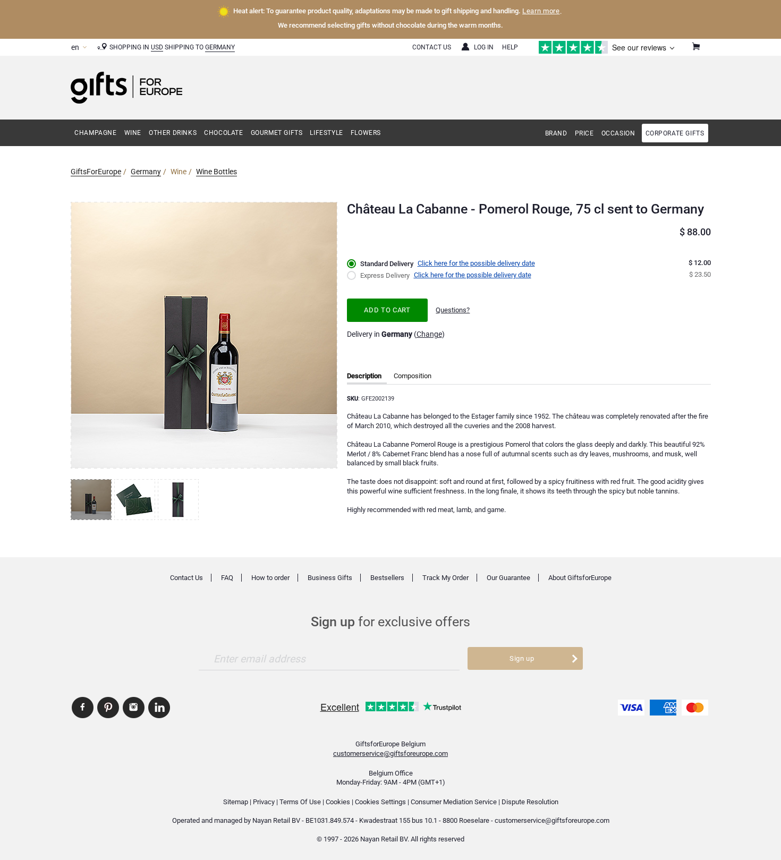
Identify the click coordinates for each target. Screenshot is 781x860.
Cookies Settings (380, 802)
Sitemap (235, 802)
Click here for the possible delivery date (476, 263)
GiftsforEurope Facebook (83, 707)
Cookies (338, 802)
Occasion (618, 133)
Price (584, 133)
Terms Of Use (300, 802)
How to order (270, 578)
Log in (484, 47)
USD (157, 47)
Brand (556, 133)
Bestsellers (387, 578)
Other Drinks (173, 133)
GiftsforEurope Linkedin (159, 707)
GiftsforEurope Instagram (134, 707)
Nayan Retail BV (276, 820)
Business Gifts (330, 578)
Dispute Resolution (530, 802)
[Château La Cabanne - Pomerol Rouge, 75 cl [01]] (92, 499)
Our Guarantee (508, 578)
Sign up (522, 658)
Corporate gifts (675, 133)
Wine (132, 133)
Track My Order (445, 578)
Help (510, 47)
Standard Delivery (386, 264)
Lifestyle (326, 133)
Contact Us (431, 47)
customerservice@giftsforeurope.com (390, 753)
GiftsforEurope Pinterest (108, 707)
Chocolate (223, 133)
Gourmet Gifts (277, 133)
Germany (220, 47)
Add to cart (387, 310)
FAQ (227, 578)
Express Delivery (385, 275)
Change (429, 334)
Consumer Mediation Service (454, 802)
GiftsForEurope (96, 171)
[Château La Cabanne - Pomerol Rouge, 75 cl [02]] (136, 499)
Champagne (95, 133)
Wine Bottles (216, 171)
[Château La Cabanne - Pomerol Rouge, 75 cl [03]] (179, 499)
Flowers (366, 133)
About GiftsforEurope (580, 578)
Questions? (453, 310)
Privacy (264, 802)
